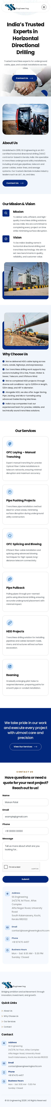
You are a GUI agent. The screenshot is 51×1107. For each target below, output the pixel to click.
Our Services (9, 1021)
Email (5, 809)
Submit (25, 879)
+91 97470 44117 (20, 942)
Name (6, 795)
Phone (6, 824)
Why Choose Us (10, 1016)
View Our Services (23, 746)
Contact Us (22, 78)
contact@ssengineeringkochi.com (31, 930)
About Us (7, 1010)
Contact (7, 1026)
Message (7, 838)
